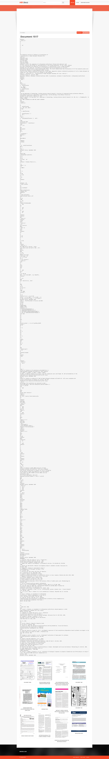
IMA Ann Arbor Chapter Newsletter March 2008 (44, 683)
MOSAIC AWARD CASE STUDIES (27, 735)
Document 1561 (79, 707)
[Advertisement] (54, 20)
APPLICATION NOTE (79, 733)
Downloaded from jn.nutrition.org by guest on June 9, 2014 (27, 709)
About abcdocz (76, 757)
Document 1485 (79, 682)
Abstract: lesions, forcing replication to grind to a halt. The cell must (62, 712)
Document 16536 (27, 682)
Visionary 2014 (44, 709)
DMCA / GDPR (82, 757)
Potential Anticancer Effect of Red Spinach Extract (62, 741)
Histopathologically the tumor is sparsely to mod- (45, 736)
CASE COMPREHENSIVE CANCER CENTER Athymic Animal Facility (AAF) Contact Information (62, 683)
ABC (23, 2)
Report (80, 32)
